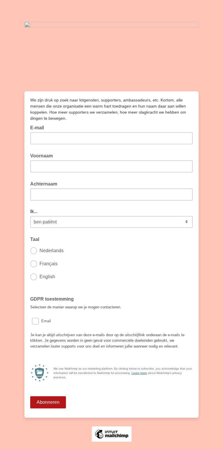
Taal (36, 239)
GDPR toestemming (52, 299)
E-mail (38, 127)
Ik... (33, 211)
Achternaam (45, 183)
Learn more (139, 373)
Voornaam (43, 155)
